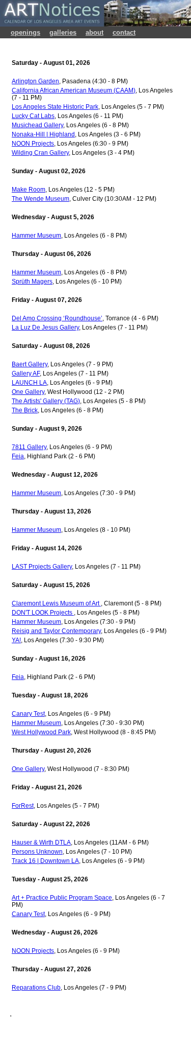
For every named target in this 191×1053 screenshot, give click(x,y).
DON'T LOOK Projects (43, 612)
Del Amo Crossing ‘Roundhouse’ (57, 318)
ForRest (23, 805)
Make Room (28, 189)
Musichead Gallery (37, 125)
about (94, 32)
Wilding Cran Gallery (40, 152)
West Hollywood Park (41, 732)
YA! (16, 640)
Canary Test (28, 713)
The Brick (25, 410)
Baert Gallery (29, 364)
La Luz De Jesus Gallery (45, 327)
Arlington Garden (35, 81)
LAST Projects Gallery (42, 566)
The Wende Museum (40, 198)
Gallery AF (26, 373)
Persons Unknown (37, 851)
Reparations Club (36, 987)
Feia (18, 456)
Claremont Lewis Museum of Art (56, 603)
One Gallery (28, 391)
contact (124, 32)
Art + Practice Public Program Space (62, 897)
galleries (62, 32)
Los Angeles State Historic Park (55, 106)
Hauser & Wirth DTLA (41, 842)
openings (25, 32)
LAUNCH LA (29, 382)
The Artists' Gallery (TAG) (46, 401)
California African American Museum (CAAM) (73, 90)
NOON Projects (33, 143)
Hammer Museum (36, 235)
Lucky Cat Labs (33, 116)
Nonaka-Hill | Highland (43, 134)
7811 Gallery (29, 447)
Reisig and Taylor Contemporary (56, 631)
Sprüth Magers (32, 281)
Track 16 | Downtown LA (45, 860)
